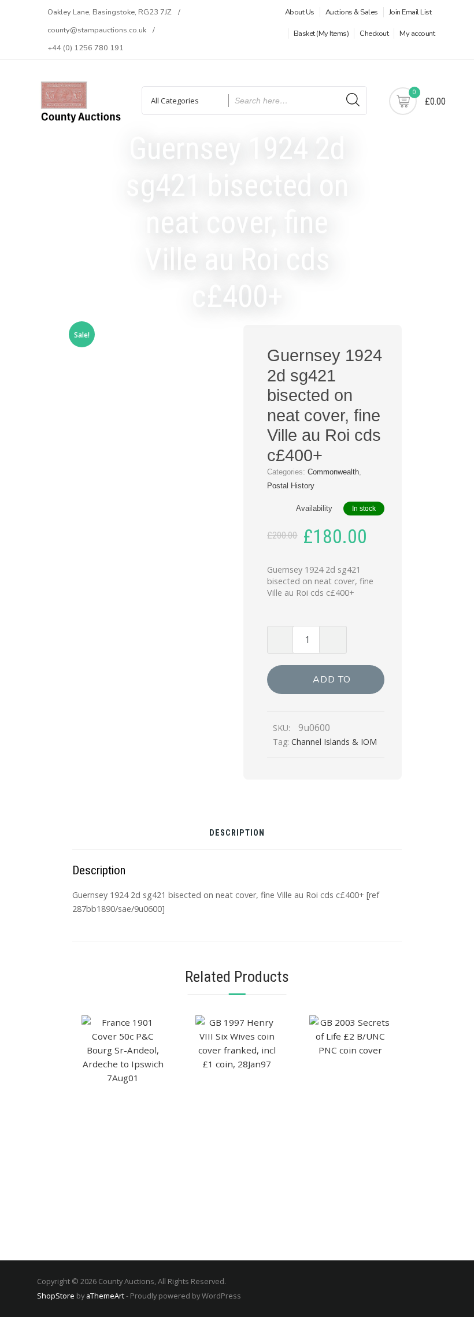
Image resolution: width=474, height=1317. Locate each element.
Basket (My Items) (321, 33)
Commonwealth (333, 472)
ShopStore (56, 1295)
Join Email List (410, 12)
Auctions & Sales (351, 12)
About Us (299, 12)
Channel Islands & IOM (334, 741)
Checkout (374, 33)
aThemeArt (105, 1295)
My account (417, 33)
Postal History (290, 485)
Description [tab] (237, 833)
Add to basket (331, 683)
